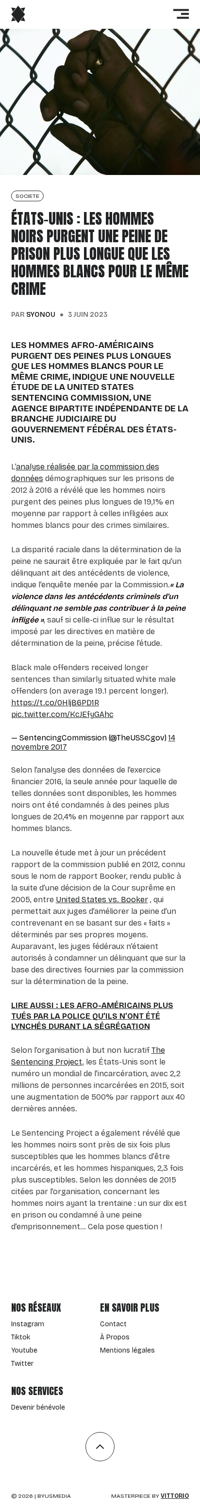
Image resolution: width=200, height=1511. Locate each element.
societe (27, 196)
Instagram (27, 1324)
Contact (113, 1324)
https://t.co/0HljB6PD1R (55, 702)
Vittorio (175, 1495)
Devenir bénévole (38, 1407)
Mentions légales (127, 1350)
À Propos (115, 1337)
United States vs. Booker (102, 899)
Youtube (24, 1350)
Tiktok (20, 1337)
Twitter (22, 1363)
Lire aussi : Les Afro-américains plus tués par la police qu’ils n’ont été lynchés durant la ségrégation (92, 1016)
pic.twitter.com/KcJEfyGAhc (62, 714)
